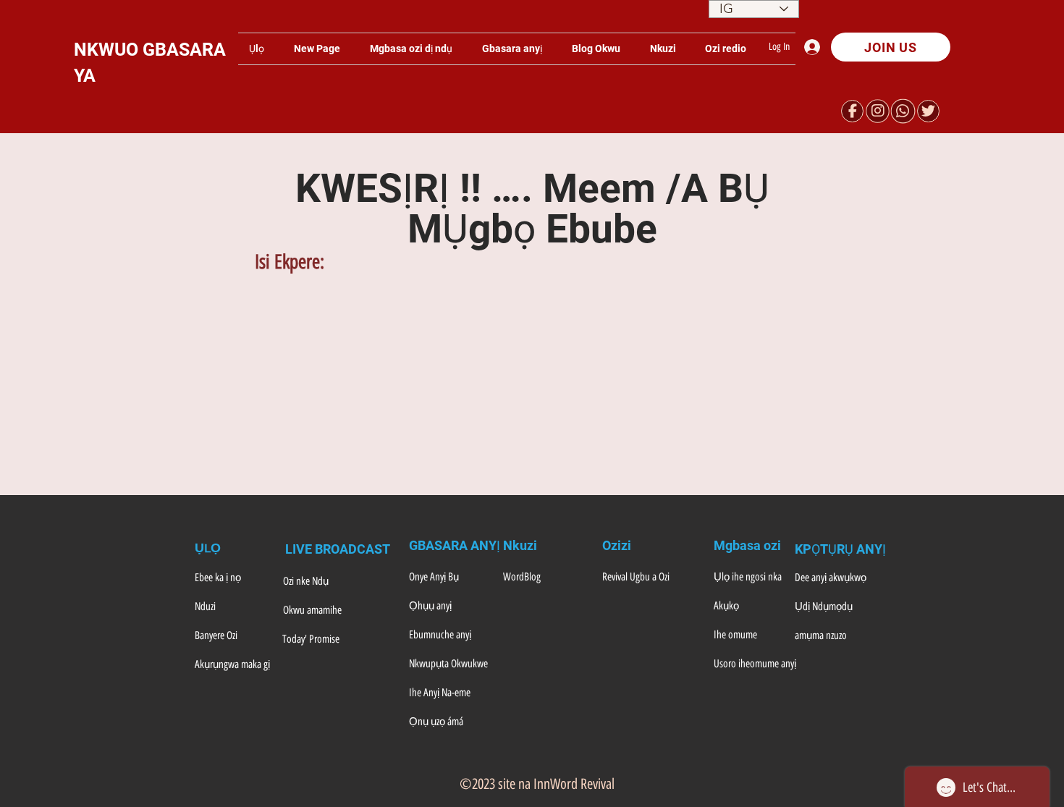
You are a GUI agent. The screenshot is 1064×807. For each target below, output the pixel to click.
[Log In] (815, 47)
